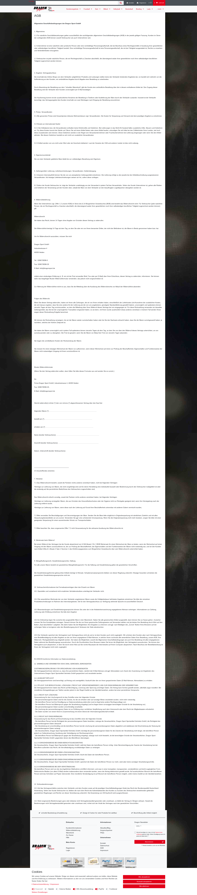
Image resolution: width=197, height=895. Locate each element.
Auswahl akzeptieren (144, 881)
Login (68, 850)
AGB (102, 848)
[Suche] (121, 3)
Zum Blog (31, 1)
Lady (149, 9)
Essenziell (39, 889)
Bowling (139, 9)
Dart (97, 9)
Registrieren (70, 848)
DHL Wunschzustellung (84, 889)
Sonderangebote (72, 9)
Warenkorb (70, 833)
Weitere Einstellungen (40, 892)
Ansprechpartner (106, 830)
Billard (106, 9)
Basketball (129, 9)
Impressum (104, 850)
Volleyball (117, 9)
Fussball (87, 9)
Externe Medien (65, 889)
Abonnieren (149, 842)
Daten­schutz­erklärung (41, 884)
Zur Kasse (69, 835)
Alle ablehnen (144, 886)
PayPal (101, 889)
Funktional (113, 889)
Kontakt (103, 843)
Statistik (51, 889)
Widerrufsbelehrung (73, 830)
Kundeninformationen (74, 828)
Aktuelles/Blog (105, 828)
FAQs (102, 833)
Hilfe (67, 837)
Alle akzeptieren (144, 877)
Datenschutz (104, 845)
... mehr (159, 9)
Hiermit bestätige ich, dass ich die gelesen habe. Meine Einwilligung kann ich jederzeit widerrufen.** (150, 834)
